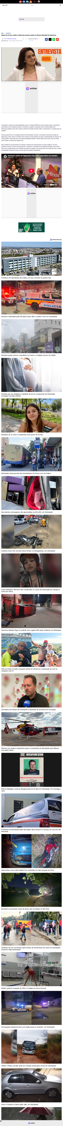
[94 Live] (20, 1)
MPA (2, 33)
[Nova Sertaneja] (27, 1)
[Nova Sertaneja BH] (24, 1)
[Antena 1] (34, 1)
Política (8, 33)
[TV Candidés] (39, 1)
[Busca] (60, 5)
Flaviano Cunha (11, 38)
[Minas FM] (30, 1)
